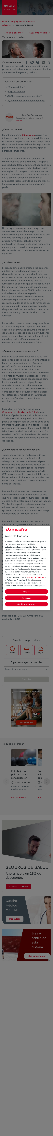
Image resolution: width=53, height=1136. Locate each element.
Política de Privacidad (17, 580)
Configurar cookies (26, 604)
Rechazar (26, 598)
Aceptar (26, 592)
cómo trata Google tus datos (26, 583)
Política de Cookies (35, 577)
